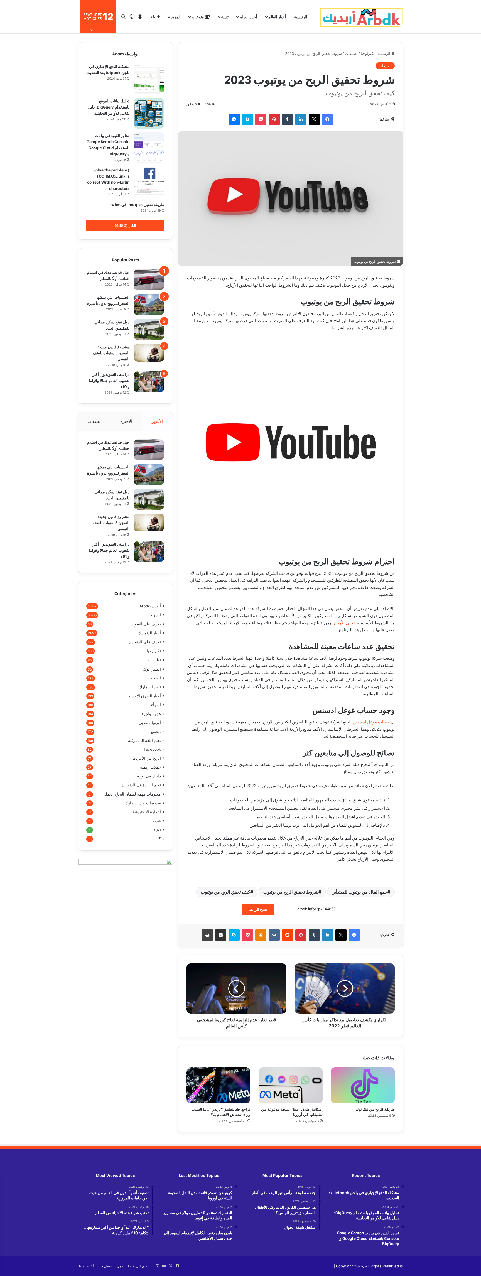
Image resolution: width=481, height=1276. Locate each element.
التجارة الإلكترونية (146, 812)
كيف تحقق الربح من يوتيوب (225, 892)
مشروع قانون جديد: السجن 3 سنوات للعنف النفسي (111, 352)
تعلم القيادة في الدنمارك (141, 785)
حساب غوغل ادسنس (371, 722)
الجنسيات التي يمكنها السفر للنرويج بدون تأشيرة (108, 300)
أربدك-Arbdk (150, 606)
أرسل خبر (105, 1266)
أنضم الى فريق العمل (133, 1266)
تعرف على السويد (146, 624)
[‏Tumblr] (287, 119)
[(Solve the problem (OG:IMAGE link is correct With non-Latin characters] (149, 182)
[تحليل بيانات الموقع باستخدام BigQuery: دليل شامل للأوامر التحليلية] (149, 113)
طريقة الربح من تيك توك (375, 1109)
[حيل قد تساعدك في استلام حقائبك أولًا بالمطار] (149, 279)
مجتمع (156, 731)
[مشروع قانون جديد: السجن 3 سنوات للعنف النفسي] (149, 353)
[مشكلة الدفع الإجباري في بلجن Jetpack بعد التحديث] (149, 78)
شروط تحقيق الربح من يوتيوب (290, 892)
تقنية (225, 16)
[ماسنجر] (234, 119)
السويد (155, 615)
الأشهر (157, 421)
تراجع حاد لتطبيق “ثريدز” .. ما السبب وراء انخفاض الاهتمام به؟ (221, 1111)
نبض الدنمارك (150, 687)
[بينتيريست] (274, 119)
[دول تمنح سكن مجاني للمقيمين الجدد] (149, 329)
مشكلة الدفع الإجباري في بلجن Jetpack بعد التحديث (107, 69)
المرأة (156, 705)
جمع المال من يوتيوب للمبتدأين (359, 892)
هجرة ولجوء (151, 713)
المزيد (176, 16)
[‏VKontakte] (274, 935)
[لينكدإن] (300, 119)
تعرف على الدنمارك (144, 642)
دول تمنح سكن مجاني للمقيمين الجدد (112, 325)
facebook (152, 749)
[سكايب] (247, 119)
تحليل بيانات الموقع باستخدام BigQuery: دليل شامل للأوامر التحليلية (108, 107)
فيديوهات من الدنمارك (143, 803)
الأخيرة (126, 421)
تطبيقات (351, 53)
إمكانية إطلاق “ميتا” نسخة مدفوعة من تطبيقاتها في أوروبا (292, 1111)
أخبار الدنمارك (149, 633)
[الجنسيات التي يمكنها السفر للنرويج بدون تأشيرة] (149, 304)
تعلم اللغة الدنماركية (144, 740)
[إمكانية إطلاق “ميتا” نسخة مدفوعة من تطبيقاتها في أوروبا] (290, 1085)
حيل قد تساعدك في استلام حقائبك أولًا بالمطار (108, 275)
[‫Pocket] (260, 119)
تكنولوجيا (367, 53)
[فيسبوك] (327, 119)
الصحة (156, 678)
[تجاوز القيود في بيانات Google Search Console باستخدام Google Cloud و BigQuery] (149, 147)
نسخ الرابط (258, 909)
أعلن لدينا (86, 1266)
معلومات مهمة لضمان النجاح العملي (131, 794)
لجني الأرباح (344, 622)
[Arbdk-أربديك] (361, 17)
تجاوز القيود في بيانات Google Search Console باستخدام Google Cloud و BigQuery (108, 144)
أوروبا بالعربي (150, 722)
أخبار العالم (277, 16)
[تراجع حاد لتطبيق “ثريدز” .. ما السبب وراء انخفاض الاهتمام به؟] (218, 1085)
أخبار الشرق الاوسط (144, 696)
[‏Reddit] (287, 935)
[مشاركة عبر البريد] (220, 935)
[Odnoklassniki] (260, 935)
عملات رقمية (150, 767)
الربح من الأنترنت (146, 758)
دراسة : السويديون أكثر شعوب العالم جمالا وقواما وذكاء (109, 380)
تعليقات (94, 421)
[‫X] (314, 119)
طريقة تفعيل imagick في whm (137, 204)
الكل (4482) (125, 225)
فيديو (157, 821)
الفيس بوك (152, 669)
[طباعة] (207, 935)
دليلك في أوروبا (148, 776)
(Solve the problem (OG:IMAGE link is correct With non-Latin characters (108, 179)
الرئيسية (300, 16)
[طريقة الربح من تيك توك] (363, 1085)
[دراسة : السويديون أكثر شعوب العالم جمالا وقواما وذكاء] (149, 381)
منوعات (198, 16)
